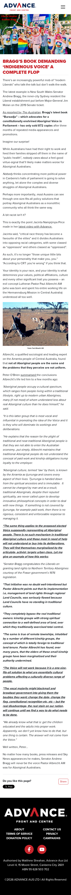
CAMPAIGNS (51, 838)
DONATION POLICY (19, 838)
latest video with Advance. (35, 226)
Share (63, 781)
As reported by (12, 112)
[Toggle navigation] (63, 7)
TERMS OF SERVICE (19, 834)
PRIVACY (52, 834)
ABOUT (19, 829)
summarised (29, 375)
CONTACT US (52, 829)
